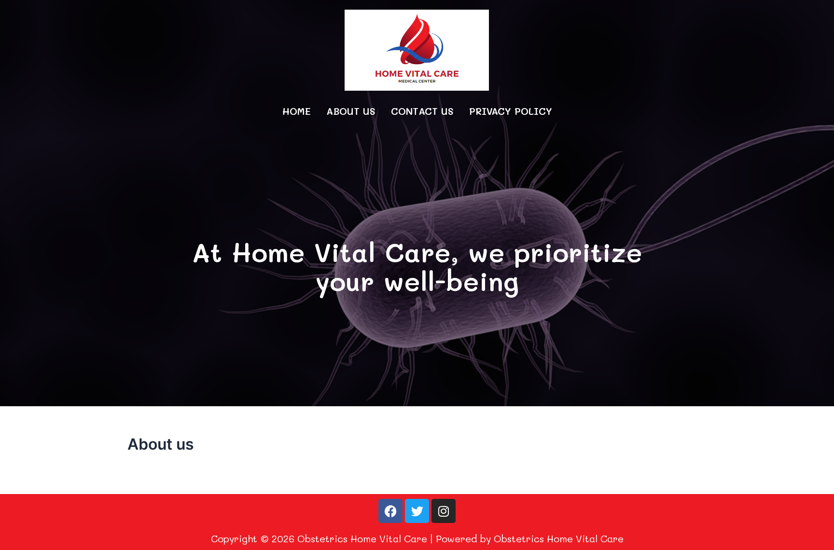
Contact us (422, 111)
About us (350, 111)
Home (296, 111)
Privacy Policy (510, 111)
